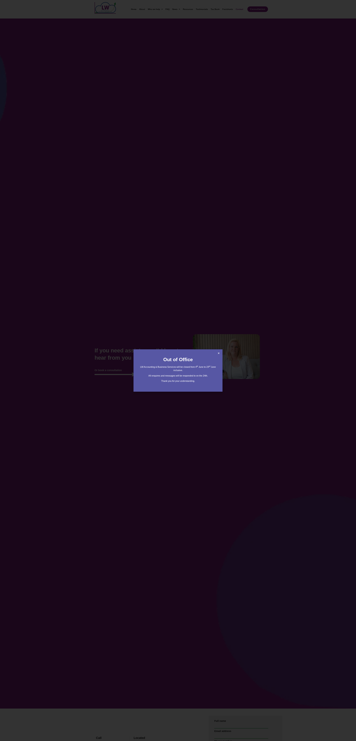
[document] (178, 370)
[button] (219, 353)
